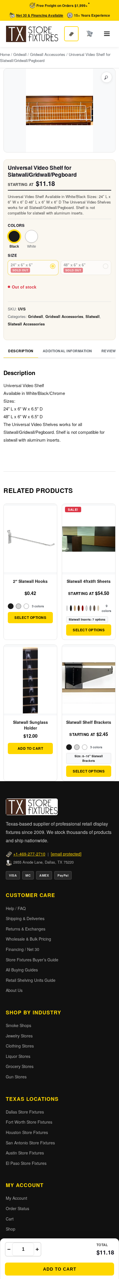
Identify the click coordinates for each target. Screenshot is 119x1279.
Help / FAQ (16, 908)
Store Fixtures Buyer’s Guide (32, 959)
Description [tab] (21, 350)
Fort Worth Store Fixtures (29, 1122)
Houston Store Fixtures (27, 1132)
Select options (30, 617)
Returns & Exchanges (25, 929)
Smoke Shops (18, 1025)
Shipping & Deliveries (25, 918)
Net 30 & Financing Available (39, 15)
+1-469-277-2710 (29, 854)
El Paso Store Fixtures (26, 1163)
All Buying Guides (22, 970)
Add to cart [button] (30, 748)
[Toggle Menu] (107, 33)
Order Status (17, 1208)
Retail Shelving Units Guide (30, 980)
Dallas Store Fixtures (25, 1112)
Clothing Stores (20, 1046)
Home (5, 54)
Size (12, 255)
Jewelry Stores (19, 1036)
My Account (16, 1198)
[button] (106, 77)
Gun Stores (16, 1077)
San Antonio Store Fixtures (30, 1143)
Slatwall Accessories (26, 324)
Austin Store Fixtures (25, 1153)
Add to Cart (59, 1269)
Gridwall (20, 54)
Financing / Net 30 (22, 949)
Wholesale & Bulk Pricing (28, 939)
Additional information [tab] (67, 350)
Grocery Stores (20, 1066)
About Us (14, 990)
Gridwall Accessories (47, 54)
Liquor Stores (18, 1056)
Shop (10, 1229)
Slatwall (92, 316)
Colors (16, 225)
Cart (10, 1219)
